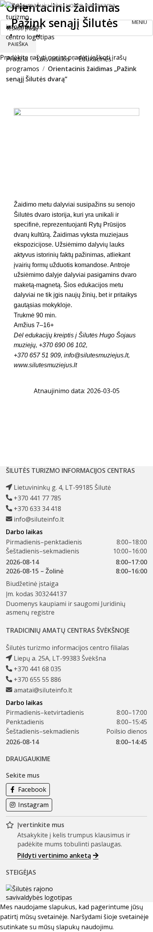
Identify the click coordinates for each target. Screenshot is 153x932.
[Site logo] (31, 21)
